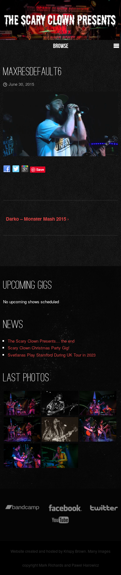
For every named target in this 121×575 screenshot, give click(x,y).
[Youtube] (60, 523)
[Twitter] (103, 511)
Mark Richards (51, 565)
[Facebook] (65, 511)
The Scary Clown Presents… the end (41, 341)
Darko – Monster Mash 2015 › (37, 218)
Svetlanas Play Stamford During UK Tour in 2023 (52, 355)
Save (40, 169)
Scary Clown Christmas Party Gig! (38, 348)
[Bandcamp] (22, 511)
